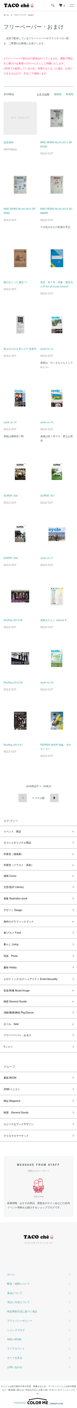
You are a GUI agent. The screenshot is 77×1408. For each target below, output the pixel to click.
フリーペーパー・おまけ (24, 15)
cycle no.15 (46, 422)
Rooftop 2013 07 (13, 744)
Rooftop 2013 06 (13, 682)
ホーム (6, 15)
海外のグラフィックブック (19, 921)
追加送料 (9, 142)
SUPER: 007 (47, 495)
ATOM (17, 1339)
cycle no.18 (46, 682)
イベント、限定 (12, 831)
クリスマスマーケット (16, 1135)
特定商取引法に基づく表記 (22, 1311)
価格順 (57, 94)
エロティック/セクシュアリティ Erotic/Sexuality (30, 979)
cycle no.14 (10, 422)
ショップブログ (16, 1330)
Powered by (20, 1402)
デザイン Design (13, 910)
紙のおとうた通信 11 (15, 282)
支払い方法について (18, 1302)
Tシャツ (8, 1046)
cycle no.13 (46, 348)
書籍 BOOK (10, 1077)
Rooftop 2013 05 (13, 620)
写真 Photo (11, 956)
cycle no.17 (46, 558)
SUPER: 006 (11, 495)
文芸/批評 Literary (14, 887)
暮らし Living (11, 944)
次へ (54, 798)
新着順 (69, 94)
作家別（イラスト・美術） (19, 865)
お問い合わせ (14, 1367)
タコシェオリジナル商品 (17, 842)
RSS (9, 1339)
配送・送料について (18, 1283)
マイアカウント (16, 1348)
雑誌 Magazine (12, 1100)
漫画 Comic (10, 876)
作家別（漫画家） (14, 854)
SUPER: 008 (11, 558)
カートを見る (14, 1357)
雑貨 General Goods (15, 1001)
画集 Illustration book (15, 898)
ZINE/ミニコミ (12, 1089)
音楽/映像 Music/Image (17, 990)
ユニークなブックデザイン (19, 1124)
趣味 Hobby (10, 967)
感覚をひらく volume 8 (53, 620)
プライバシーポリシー (19, 1320)
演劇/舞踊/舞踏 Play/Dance (19, 1012)
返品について (14, 1293)
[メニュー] (71, 5)
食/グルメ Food (12, 932)
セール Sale (11, 1024)
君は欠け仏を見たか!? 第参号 (20, 348)
